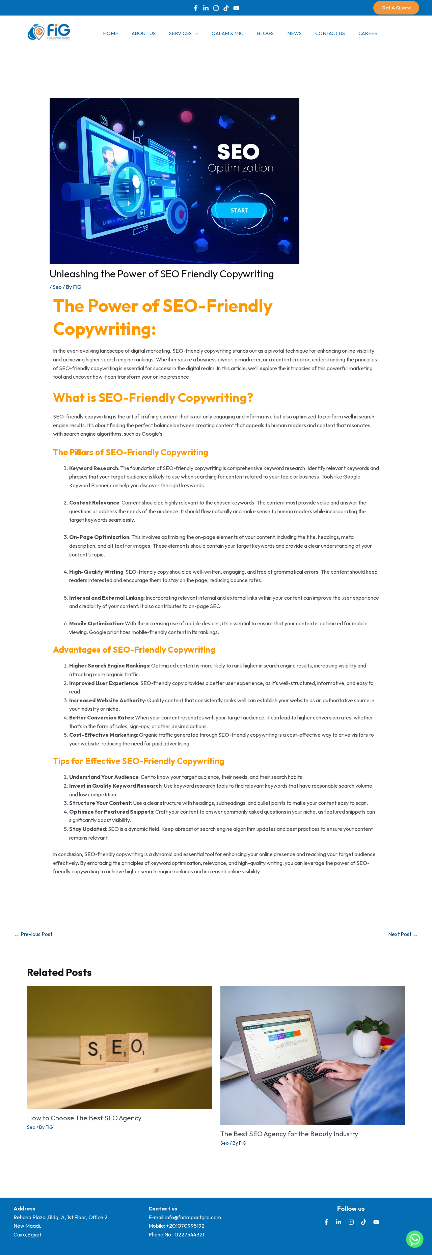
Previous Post (33, 934)
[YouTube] (236, 8)
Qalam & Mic (227, 33)
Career (368, 33)
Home (110, 33)
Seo (57, 286)
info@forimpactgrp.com (193, 1217)
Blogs (265, 33)
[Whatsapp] (414, 1239)
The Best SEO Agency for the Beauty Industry (289, 1133)
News (294, 33)
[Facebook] (196, 8)
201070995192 (187, 1225)
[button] (396, 8)
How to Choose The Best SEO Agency (84, 1118)
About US (144, 33)
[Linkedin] (206, 8)
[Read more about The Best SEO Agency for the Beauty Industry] (312, 1054)
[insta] (216, 8)
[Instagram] (351, 1222)
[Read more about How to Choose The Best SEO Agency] (119, 1046)
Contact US (330, 33)
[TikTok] (226, 8)
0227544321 (189, 1234)
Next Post (403, 934)
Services (180, 33)
